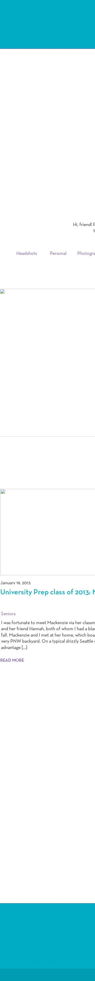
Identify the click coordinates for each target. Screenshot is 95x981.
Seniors (8, 613)
